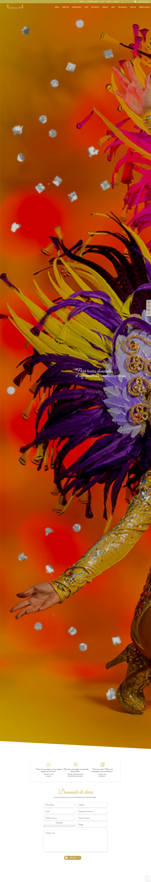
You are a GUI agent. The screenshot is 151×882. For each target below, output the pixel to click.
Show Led (65, 7)
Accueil (82, 1)
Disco (113, 7)
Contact (116, 1)
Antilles (133, 7)
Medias (109, 1)
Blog (102, 1)
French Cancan (144, 7)
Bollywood (95, 7)
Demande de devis (143, 1)
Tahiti (86, 7)
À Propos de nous (92, 1)
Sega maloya (122, 7)
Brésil (57, 7)
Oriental (105, 7)
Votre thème (59, 823)
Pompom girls (76, 7)
